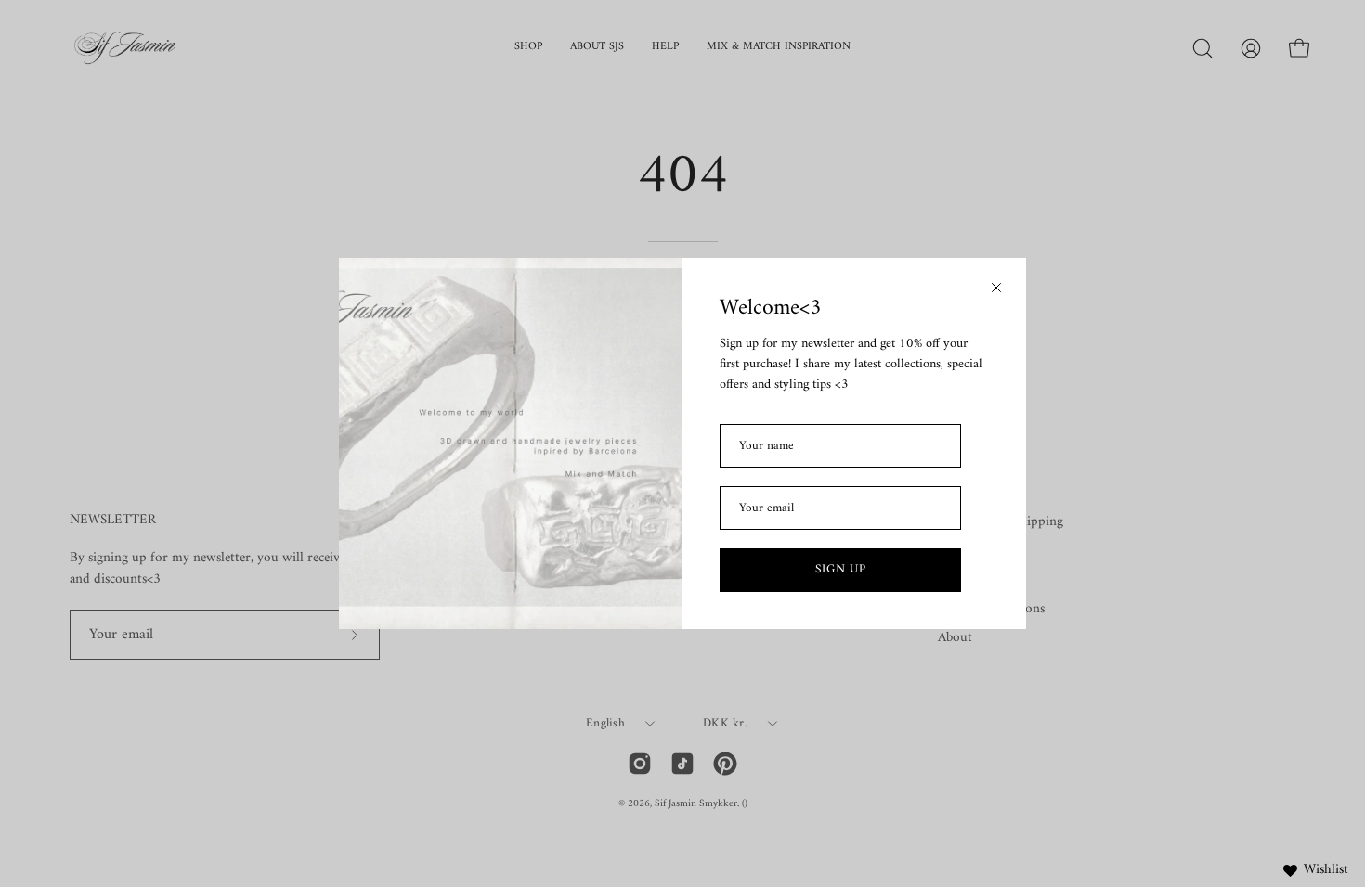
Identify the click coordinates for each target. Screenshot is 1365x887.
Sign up (840, 569)
